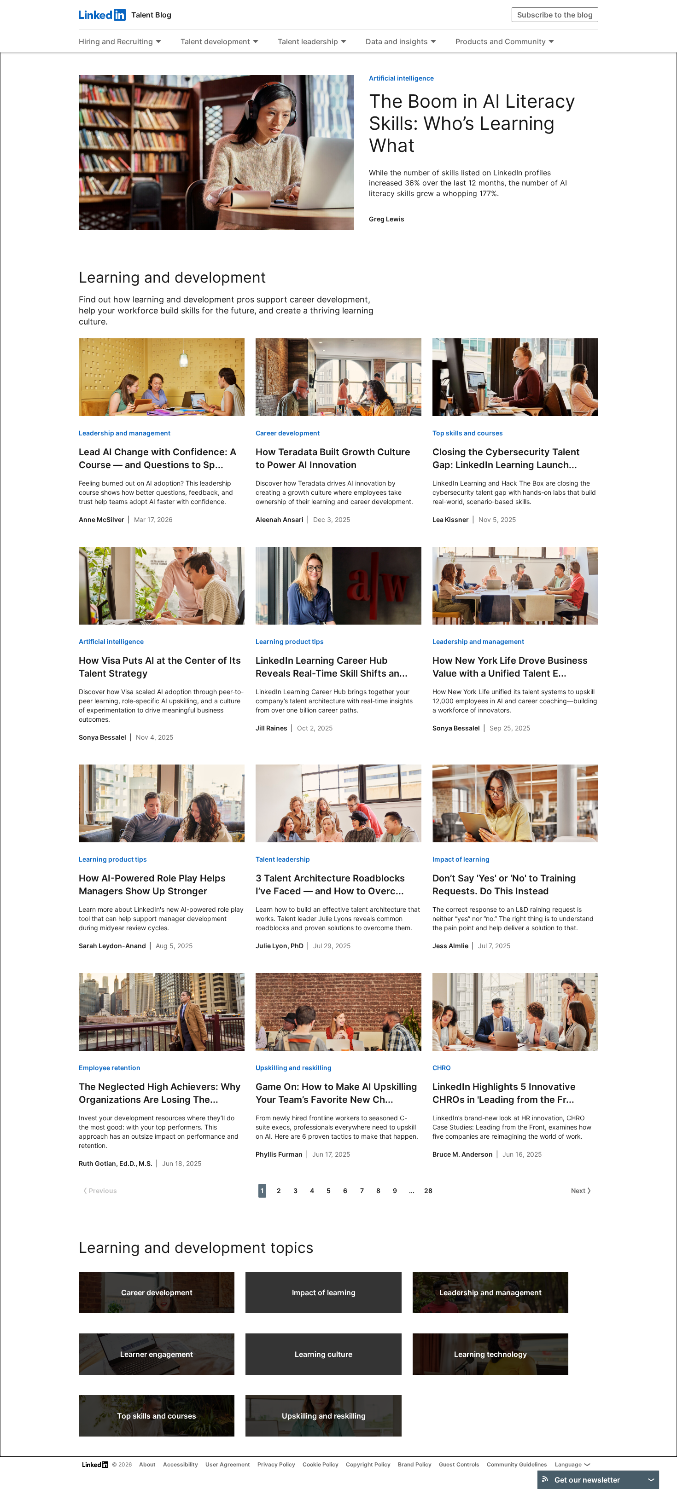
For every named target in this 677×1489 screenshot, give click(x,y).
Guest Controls (459, 1464)
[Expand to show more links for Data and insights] (433, 42)
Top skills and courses (467, 433)
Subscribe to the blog (555, 14)
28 (428, 1190)
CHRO (441, 1068)
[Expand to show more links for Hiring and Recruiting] (158, 42)
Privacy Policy (276, 1464)
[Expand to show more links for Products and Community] (551, 42)
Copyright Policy (368, 1464)
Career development (288, 433)
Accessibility (180, 1464)
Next (578, 1190)
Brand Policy (415, 1464)
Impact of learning (461, 859)
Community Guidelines (517, 1464)
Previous (103, 1190)
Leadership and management (124, 433)
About (147, 1464)
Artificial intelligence (401, 78)
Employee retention (109, 1068)
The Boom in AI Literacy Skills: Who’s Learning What (472, 123)
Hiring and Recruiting (116, 41)
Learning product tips (290, 641)
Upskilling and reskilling (294, 1068)
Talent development (215, 41)
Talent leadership (308, 41)
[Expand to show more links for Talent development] (255, 42)
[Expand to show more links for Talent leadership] (343, 42)
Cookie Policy (320, 1464)
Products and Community (500, 41)
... (411, 1190)
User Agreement (227, 1464)
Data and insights (397, 41)
